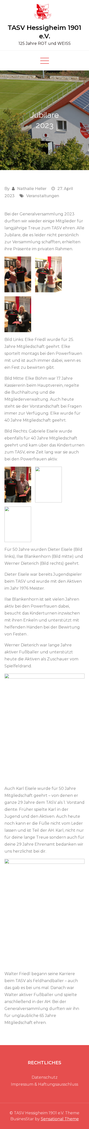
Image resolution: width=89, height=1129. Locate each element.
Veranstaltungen (42, 195)
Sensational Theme (60, 1119)
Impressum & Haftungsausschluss (44, 1084)
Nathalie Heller (31, 188)
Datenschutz (45, 1077)
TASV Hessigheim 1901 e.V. (44, 32)
